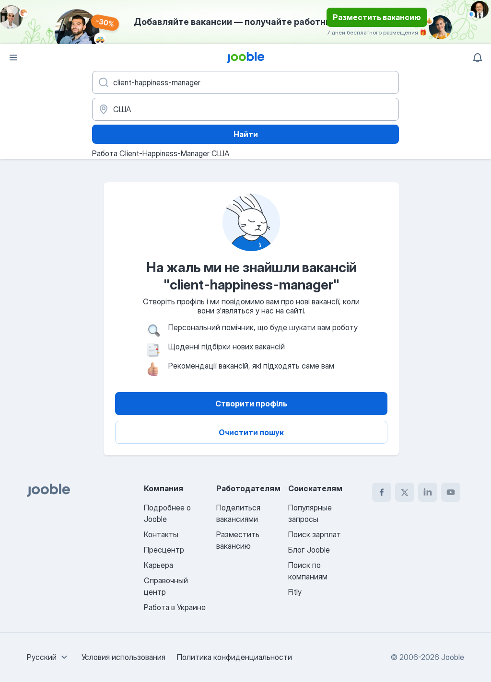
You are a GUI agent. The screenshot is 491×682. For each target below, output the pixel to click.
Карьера (158, 565)
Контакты (161, 534)
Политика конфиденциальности (234, 657)
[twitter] (404, 492)
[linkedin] (427, 492)
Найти (246, 134)
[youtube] (450, 492)
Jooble (452, 657)
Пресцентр (164, 550)
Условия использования (123, 657)
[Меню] (13, 57)
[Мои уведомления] (477, 57)
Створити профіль (251, 403)
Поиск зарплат (314, 534)
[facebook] (381, 492)
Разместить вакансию (377, 17)
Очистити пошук (251, 432)
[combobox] (48, 657)
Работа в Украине (175, 607)
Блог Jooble (309, 550)
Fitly (295, 592)
